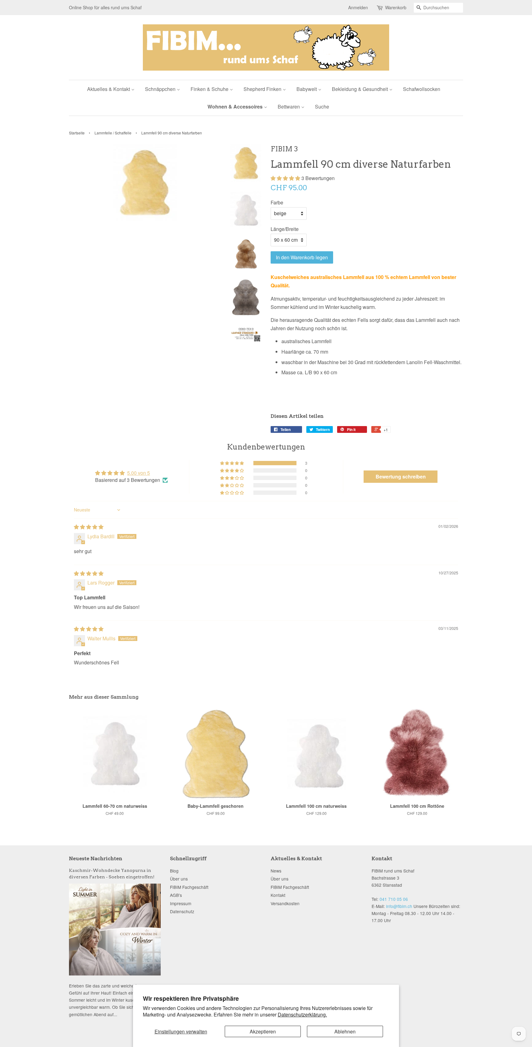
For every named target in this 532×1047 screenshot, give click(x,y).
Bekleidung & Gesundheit (360, 88)
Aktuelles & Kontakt (109, 88)
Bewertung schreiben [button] (401, 476)
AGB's (176, 895)
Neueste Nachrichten (95, 858)
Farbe (277, 202)
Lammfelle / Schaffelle (113, 132)
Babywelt (307, 88)
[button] (286, 178)
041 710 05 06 (394, 899)
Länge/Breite (285, 228)
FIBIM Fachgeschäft (189, 887)
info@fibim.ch (399, 906)
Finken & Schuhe (210, 88)
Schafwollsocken (421, 88)
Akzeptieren (263, 1031)
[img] (88, 526)
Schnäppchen (161, 88)
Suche (322, 106)
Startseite (77, 132)
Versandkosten (285, 903)
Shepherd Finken (263, 88)
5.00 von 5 (138, 472)
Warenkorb (395, 7)
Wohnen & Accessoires (236, 106)
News (276, 871)
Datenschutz (182, 911)
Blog (174, 871)
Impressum (180, 903)
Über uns (179, 879)
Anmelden (358, 7)
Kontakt (278, 895)
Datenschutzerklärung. (302, 1014)
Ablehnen (345, 1031)
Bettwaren (289, 106)
